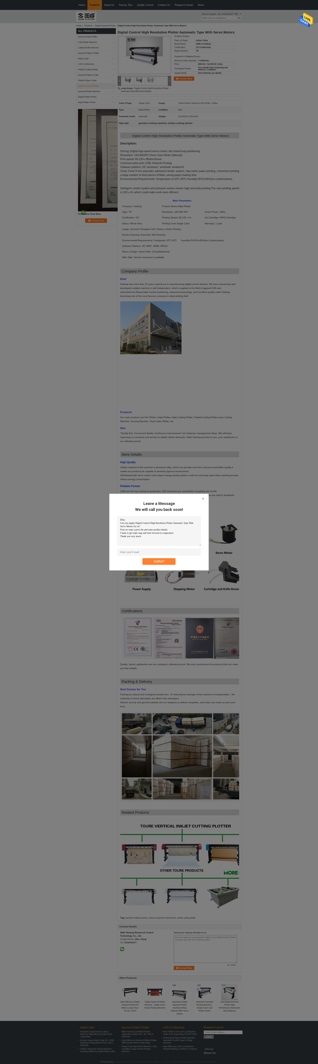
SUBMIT (159, 561)
